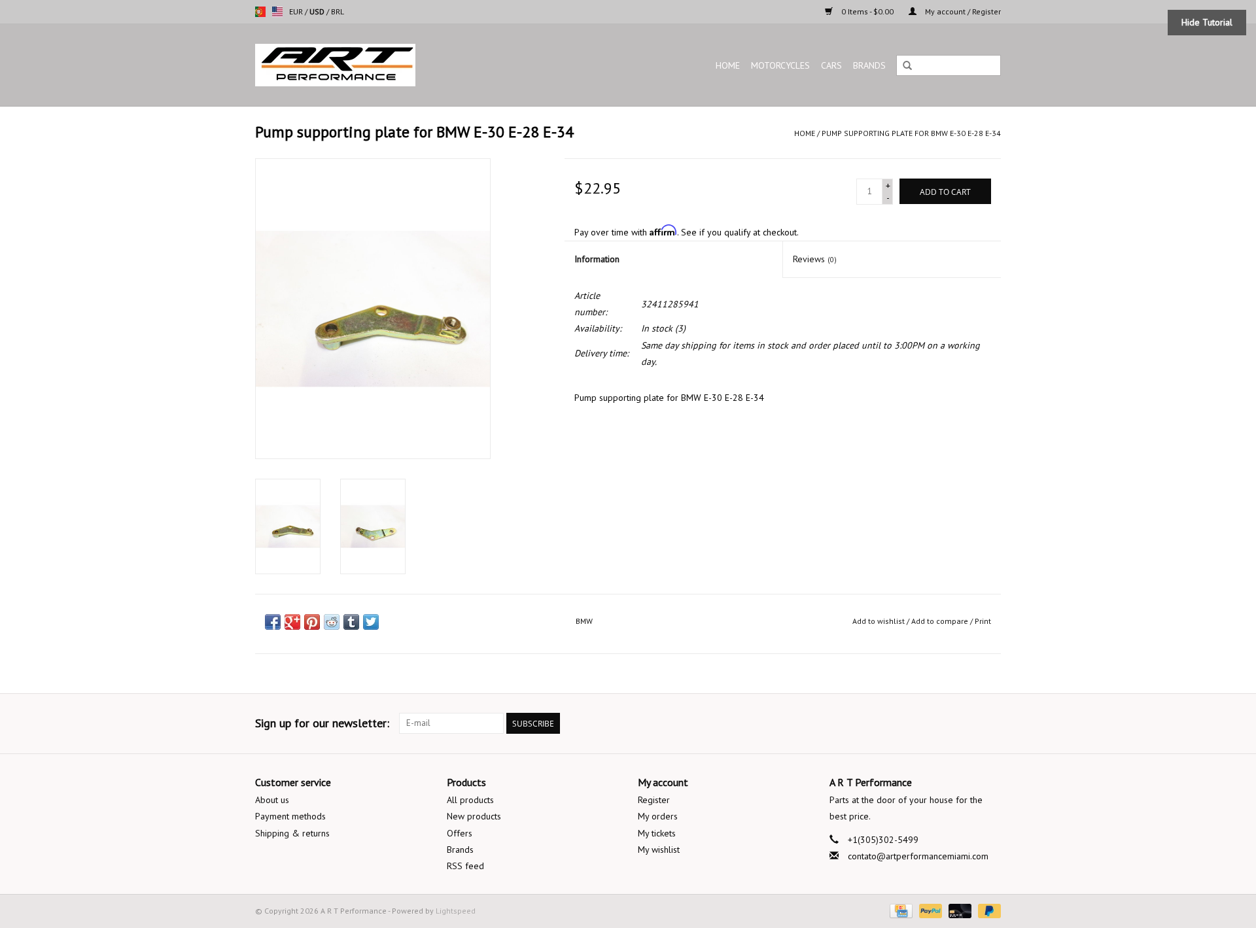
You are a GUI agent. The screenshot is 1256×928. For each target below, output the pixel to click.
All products (470, 800)
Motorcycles (780, 65)
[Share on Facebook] (273, 622)
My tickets (657, 833)
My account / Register (962, 11)
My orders (658, 816)
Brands (869, 65)
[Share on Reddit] (332, 622)
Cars (831, 65)
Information (596, 259)
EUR (297, 11)
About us (272, 800)
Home (728, 65)
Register (654, 800)
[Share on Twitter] (371, 622)
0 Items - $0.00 (867, 11)
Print (983, 621)
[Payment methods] (899, 910)
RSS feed (465, 866)
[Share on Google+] (292, 622)
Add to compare (940, 621)
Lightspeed (456, 911)
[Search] (907, 66)
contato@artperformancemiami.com (918, 856)
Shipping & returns (292, 833)
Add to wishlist (878, 621)
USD (317, 11)
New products (474, 816)
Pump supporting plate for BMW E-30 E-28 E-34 (911, 133)
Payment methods (290, 816)
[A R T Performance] (388, 65)
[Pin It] (312, 622)
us (277, 12)
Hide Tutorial (1206, 22)
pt (260, 12)
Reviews (815, 259)
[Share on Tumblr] (351, 622)
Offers (459, 833)
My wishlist (659, 849)
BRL (337, 11)
